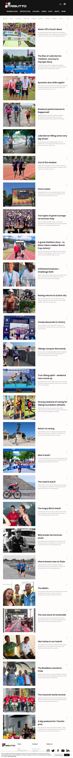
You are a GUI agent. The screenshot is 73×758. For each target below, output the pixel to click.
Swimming (26, 18)
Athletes (54, 18)
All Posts (5, 18)
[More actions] (67, 26)
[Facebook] (58, 750)
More (60, 18)
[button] (61, 4)
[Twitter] (53, 750)
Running (41, 18)
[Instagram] (48, 750)
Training (48, 18)
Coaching (18, 18)
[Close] (71, 755)
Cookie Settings (58, 755)
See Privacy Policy (12, 756)
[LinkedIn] (68, 750)
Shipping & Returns (22, 750)
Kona (11, 18)
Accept (66, 755)
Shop (19, 748)
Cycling (34, 18)
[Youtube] (63, 750)
